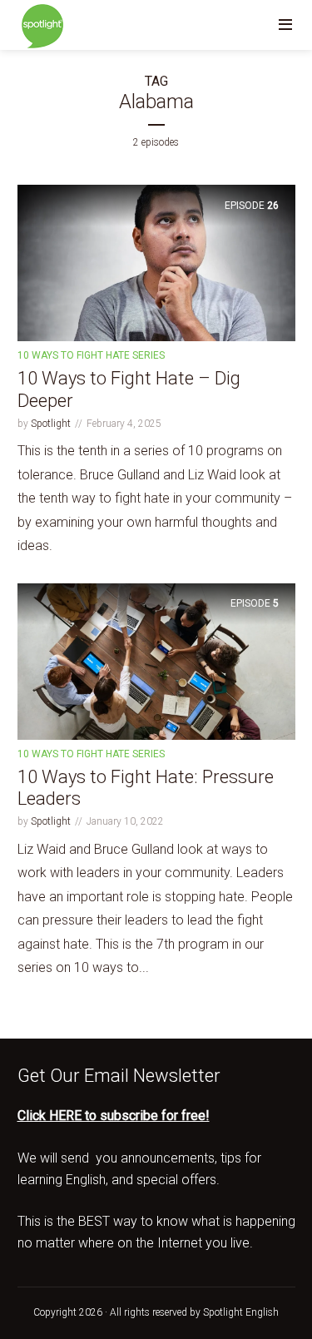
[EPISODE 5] (156, 660)
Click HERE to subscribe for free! (113, 1115)
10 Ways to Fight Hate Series (91, 355)
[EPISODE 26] (156, 262)
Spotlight (51, 423)
